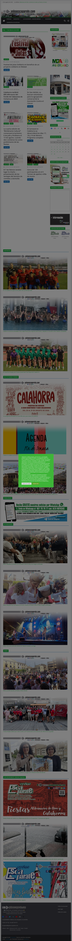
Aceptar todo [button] (35, 483)
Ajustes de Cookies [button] (26, 483)
